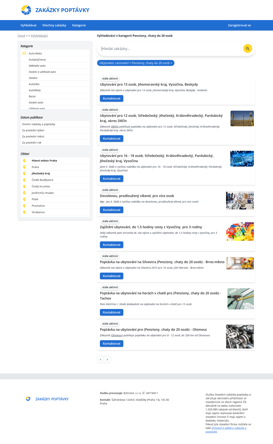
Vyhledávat (28, 25)
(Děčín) (115, 126)
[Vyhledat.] (247, 48)
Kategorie (79, 25)
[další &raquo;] (107, 359)
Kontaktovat (111, 98)
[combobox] (168, 48)
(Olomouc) (117, 335)
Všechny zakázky (54, 25)
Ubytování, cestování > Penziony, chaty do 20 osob (135, 63)
